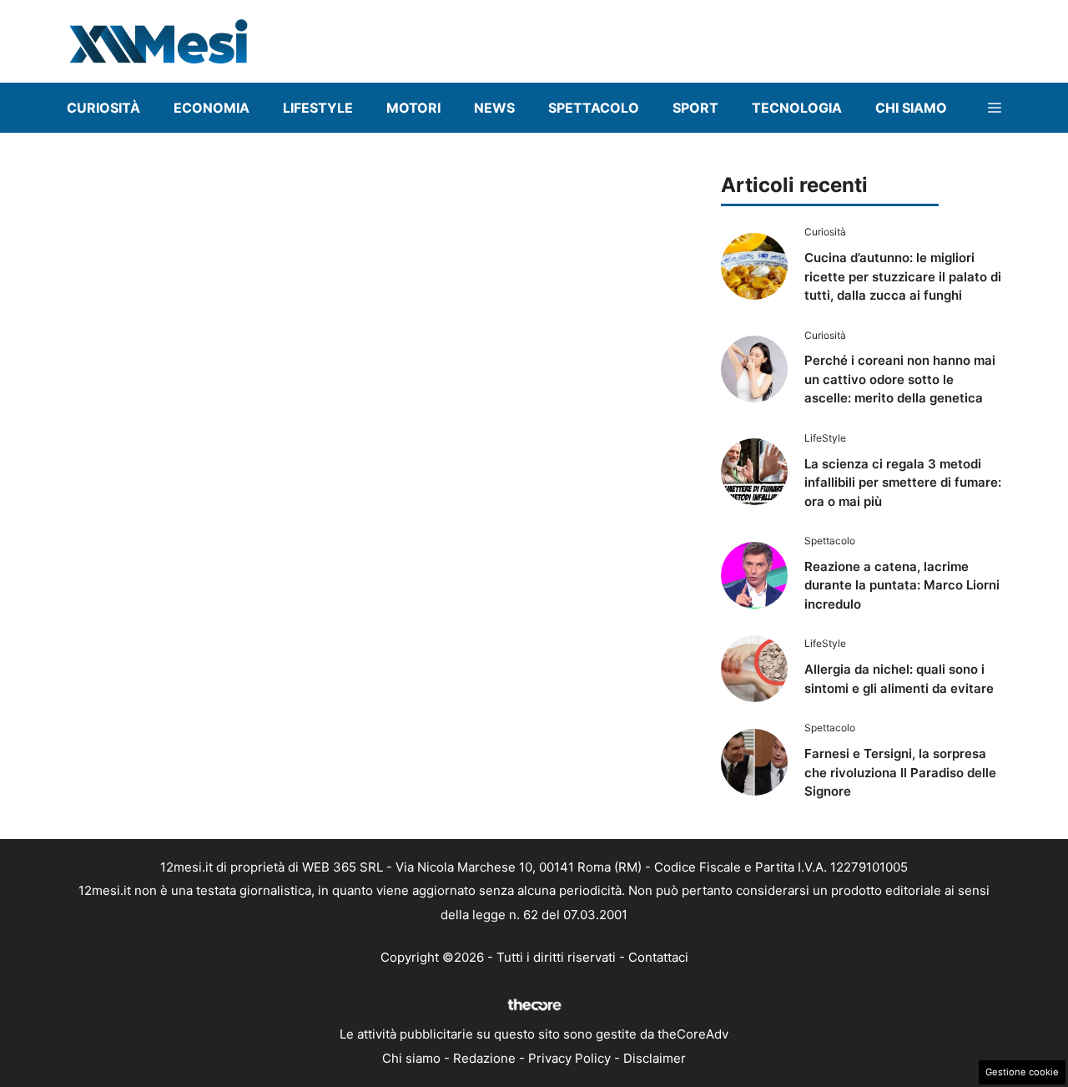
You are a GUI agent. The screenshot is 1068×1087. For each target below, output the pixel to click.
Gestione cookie (1022, 1072)
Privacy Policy (569, 1058)
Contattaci (658, 957)
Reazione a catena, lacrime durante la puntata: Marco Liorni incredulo (902, 585)
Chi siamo (411, 1058)
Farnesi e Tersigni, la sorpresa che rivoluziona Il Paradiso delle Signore (900, 772)
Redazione (484, 1058)
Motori (413, 107)
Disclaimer (654, 1058)
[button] (994, 108)
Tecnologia (797, 107)
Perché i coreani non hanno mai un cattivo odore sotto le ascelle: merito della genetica (899, 379)
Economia (211, 107)
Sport (695, 107)
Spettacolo (593, 107)
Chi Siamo (911, 107)
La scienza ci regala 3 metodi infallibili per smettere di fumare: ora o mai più (902, 482)
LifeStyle (318, 107)
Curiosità (103, 107)
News (494, 107)
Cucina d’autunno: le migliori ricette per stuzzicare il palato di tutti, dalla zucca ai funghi (902, 276)
